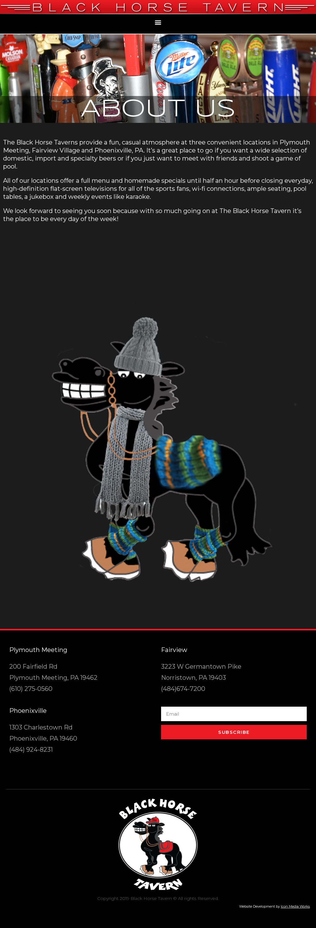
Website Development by (274, 906)
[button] (158, 22)
